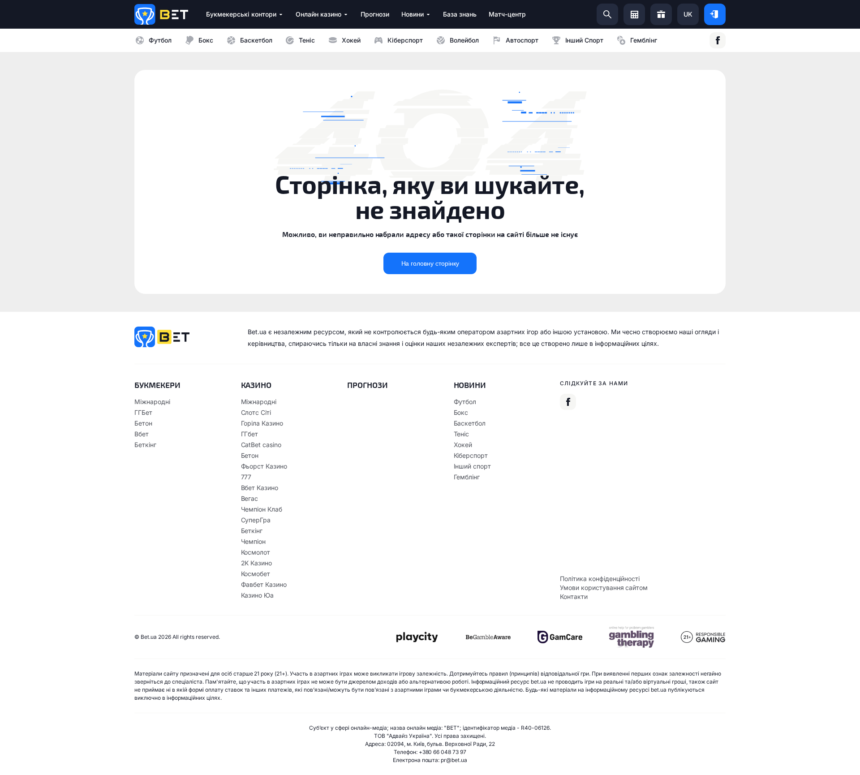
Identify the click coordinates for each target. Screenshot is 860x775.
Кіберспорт (405, 40)
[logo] (161, 14)
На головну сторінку (430, 263)
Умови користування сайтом (604, 587)
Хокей (351, 40)
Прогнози (367, 385)
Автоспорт (522, 40)
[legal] (416, 637)
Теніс (307, 40)
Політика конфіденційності (600, 578)
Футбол (160, 40)
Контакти (574, 596)
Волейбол (464, 40)
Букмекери (157, 385)
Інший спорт (584, 40)
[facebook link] (718, 40)
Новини (470, 385)
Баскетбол (256, 40)
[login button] (715, 14)
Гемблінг (643, 40)
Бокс (205, 40)
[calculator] (634, 14)
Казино (256, 385)
